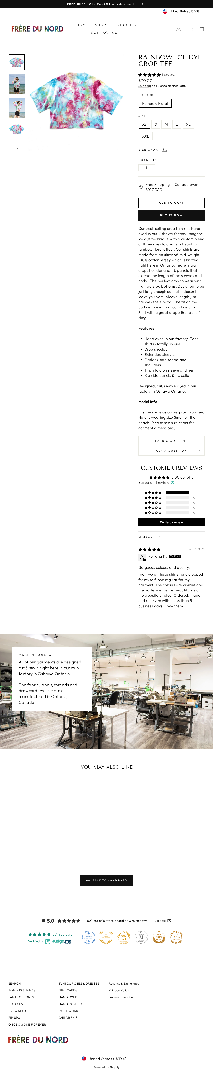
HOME (83, 25)
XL (188, 124)
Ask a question (171, 450)
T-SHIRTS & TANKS (21, 990)
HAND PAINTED (70, 1004)
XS (144, 124)
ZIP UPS (14, 1018)
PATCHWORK (68, 1011)
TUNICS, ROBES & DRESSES (79, 984)
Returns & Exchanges (124, 984)
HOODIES (15, 1004)
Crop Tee (195, 412)
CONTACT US (105, 32)
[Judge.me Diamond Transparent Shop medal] (88, 937)
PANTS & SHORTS (21, 997)
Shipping (144, 86)
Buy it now (171, 215)
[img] (149, 549)
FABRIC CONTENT (171, 441)
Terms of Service (121, 997)
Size (142, 116)
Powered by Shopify (106, 1067)
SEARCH (14, 984)
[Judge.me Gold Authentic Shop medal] (106, 937)
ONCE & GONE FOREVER (27, 1024)
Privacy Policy (119, 990)
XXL (145, 136)
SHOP (101, 25)
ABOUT (125, 25)
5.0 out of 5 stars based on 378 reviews (117, 921)
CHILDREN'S (68, 1018)
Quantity (147, 160)
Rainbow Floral (155, 103)
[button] (150, 74)
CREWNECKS (18, 1011)
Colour (146, 95)
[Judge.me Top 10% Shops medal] (159, 937)
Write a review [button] (171, 522)
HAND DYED (68, 997)
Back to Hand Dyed (109, 880)
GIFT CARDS (68, 990)
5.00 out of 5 (182, 477)
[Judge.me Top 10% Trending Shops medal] (176, 937)
